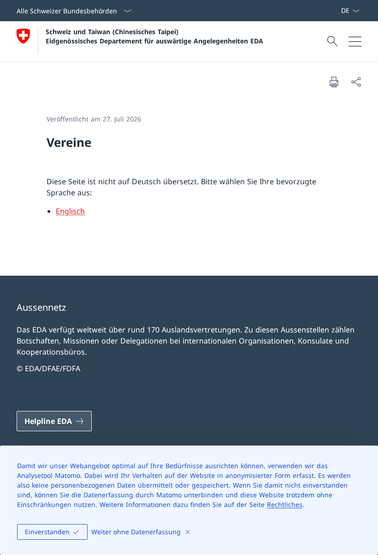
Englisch (70, 211)
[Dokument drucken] (334, 82)
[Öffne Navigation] (355, 41)
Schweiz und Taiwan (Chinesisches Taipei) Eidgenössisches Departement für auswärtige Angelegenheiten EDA (154, 36)
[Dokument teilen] (356, 82)
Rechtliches (284, 504)
